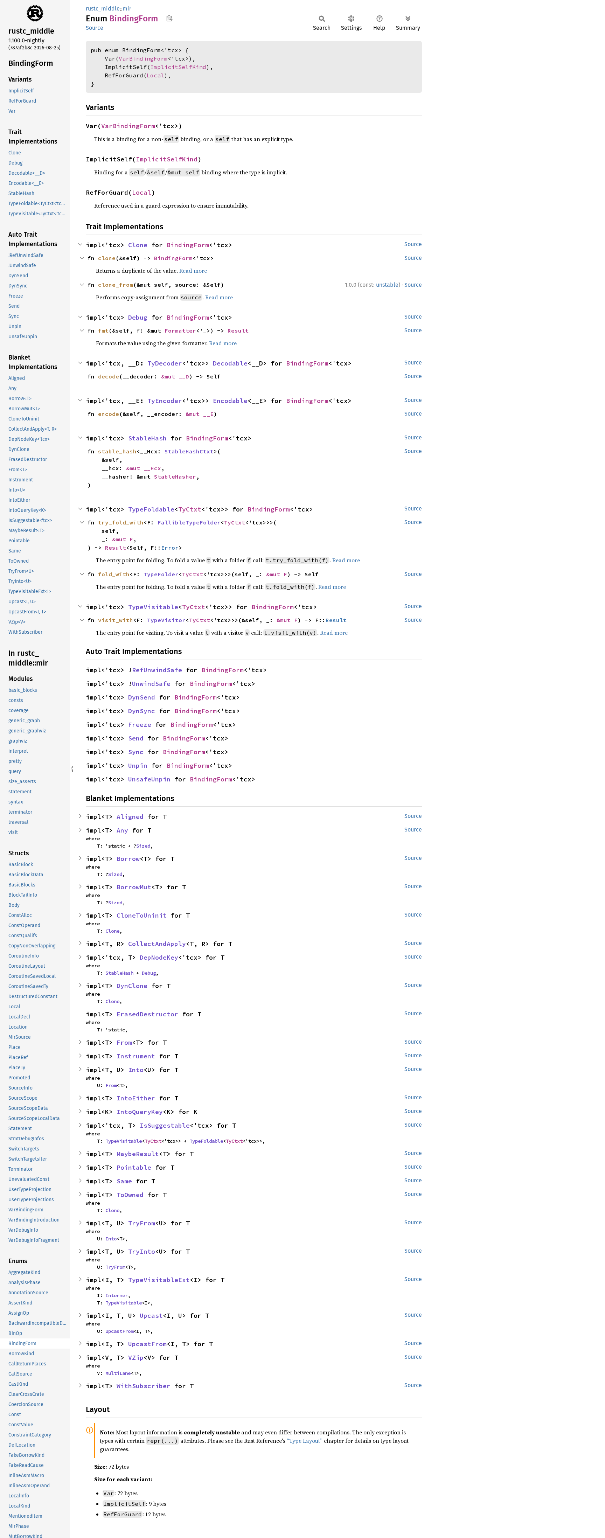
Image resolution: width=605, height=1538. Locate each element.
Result (238, 330)
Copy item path (169, 18)
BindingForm (188, 245)
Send (136, 738)
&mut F (122, 539)
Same (124, 1181)
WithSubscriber (144, 1386)
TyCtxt (189, 509)
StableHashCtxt (189, 451)
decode (108, 376)
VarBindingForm (143, 58)
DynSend (141, 697)
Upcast (151, 1315)
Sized (143, 846)
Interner (116, 1295)
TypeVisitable (153, 607)
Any (122, 830)
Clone (137, 245)
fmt (103, 330)
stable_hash (117, 451)
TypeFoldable (151, 509)
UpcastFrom (119, 1331)
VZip (136, 1357)
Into (136, 1070)
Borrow (128, 859)
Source (94, 28)
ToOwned (130, 1195)
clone (107, 258)
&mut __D (175, 376)
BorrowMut (134, 887)
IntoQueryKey (140, 1112)
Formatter (180, 330)
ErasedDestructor (147, 1014)
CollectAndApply (157, 944)
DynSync (141, 711)
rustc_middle (103, 8)
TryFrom (141, 1223)
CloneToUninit (142, 915)
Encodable (230, 401)
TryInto (141, 1251)
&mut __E (200, 413)
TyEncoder (164, 401)
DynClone (132, 986)
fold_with (114, 574)
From (124, 1042)
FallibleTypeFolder (189, 522)
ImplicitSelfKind (178, 66)
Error (170, 547)
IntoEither (136, 1098)
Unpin (137, 765)
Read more (193, 270)
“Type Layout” (304, 1441)
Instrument (136, 1056)
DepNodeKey (159, 957)
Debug (137, 317)
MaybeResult (138, 1154)
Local (155, 75)
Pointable (134, 1167)
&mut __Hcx (143, 468)
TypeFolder (161, 574)
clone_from (115, 284)
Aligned (130, 817)
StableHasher (175, 476)
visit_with (115, 620)
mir (127, 8)
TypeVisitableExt (159, 1280)
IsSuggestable (165, 1125)
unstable (387, 284)
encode (108, 413)
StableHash (147, 438)
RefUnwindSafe (157, 670)
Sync (136, 752)
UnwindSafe (151, 684)
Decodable (230, 363)
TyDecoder (164, 363)
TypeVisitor (166, 620)
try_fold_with (121, 522)
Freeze (139, 725)
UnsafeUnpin (149, 779)
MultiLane (118, 1373)
